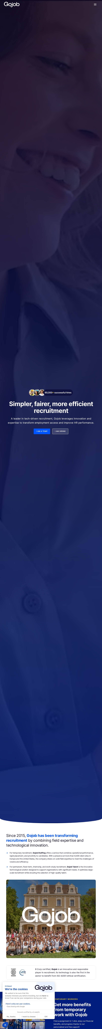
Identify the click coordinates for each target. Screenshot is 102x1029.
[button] (5, 1025)
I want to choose (28, 1016)
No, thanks (11, 1016)
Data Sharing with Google (16, 1006)
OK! (46, 1016)
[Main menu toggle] (95, 4)
